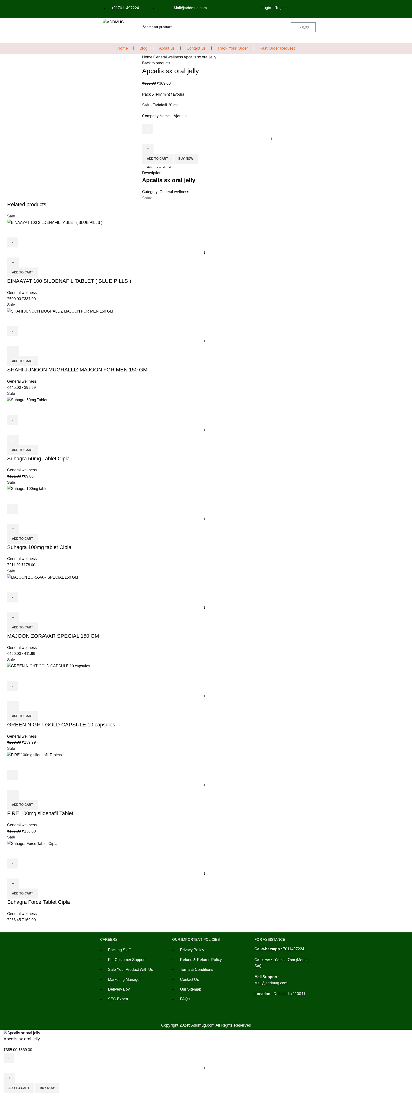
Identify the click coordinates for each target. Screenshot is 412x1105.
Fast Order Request (277, 48)
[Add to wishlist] (26, 231)
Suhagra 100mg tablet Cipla (39, 547)
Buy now (185, 158)
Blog (143, 48)
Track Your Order (232, 48)
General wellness (168, 57)
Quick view (13, 231)
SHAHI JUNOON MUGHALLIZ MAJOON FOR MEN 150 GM (77, 370)
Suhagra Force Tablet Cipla (38, 902)
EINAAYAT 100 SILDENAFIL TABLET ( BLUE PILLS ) (69, 281)
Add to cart (157, 158)
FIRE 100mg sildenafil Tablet (40, 813)
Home (122, 48)
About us (167, 48)
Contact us (196, 48)
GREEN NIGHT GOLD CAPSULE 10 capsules (61, 725)
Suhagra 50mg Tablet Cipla (38, 459)
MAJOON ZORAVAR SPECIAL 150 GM (53, 636)
